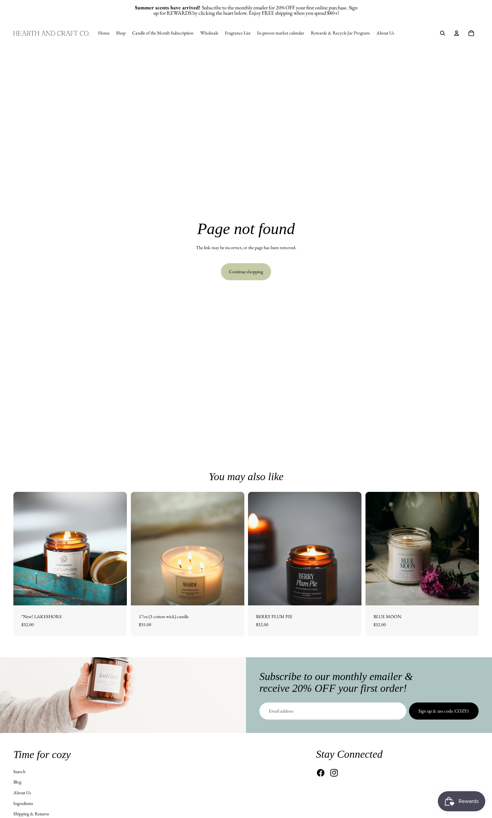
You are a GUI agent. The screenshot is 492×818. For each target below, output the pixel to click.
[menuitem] (103, 33)
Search (19, 771)
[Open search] (442, 33)
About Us (22, 793)
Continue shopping (246, 272)
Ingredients (23, 803)
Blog (17, 782)
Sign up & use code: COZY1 (443, 711)
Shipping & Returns (31, 814)
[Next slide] (234, 548)
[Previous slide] (141, 548)
